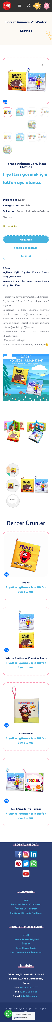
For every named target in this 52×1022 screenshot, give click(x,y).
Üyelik (26, 934)
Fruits (26, 582)
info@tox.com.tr (29, 996)
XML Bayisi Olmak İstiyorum (26, 952)
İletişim (26, 943)
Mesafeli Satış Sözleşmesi (26, 904)
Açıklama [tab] (26, 239)
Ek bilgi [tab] (26, 256)
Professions (26, 733)
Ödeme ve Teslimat (26, 908)
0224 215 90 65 (28, 991)
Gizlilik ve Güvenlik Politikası (26, 912)
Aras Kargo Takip (26, 947)
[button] (42, 65)
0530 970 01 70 (28, 987)
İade (26, 899)
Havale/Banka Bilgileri (26, 939)
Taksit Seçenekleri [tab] (26, 247)
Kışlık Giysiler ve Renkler (26, 809)
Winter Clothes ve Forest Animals (26, 658)
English (25, 205)
